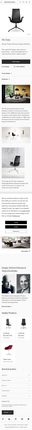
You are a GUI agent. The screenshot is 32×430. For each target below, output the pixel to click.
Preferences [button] (16, 216)
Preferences (16, 231)
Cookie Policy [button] (25, 211)
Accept (16, 222)
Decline (16, 226)
